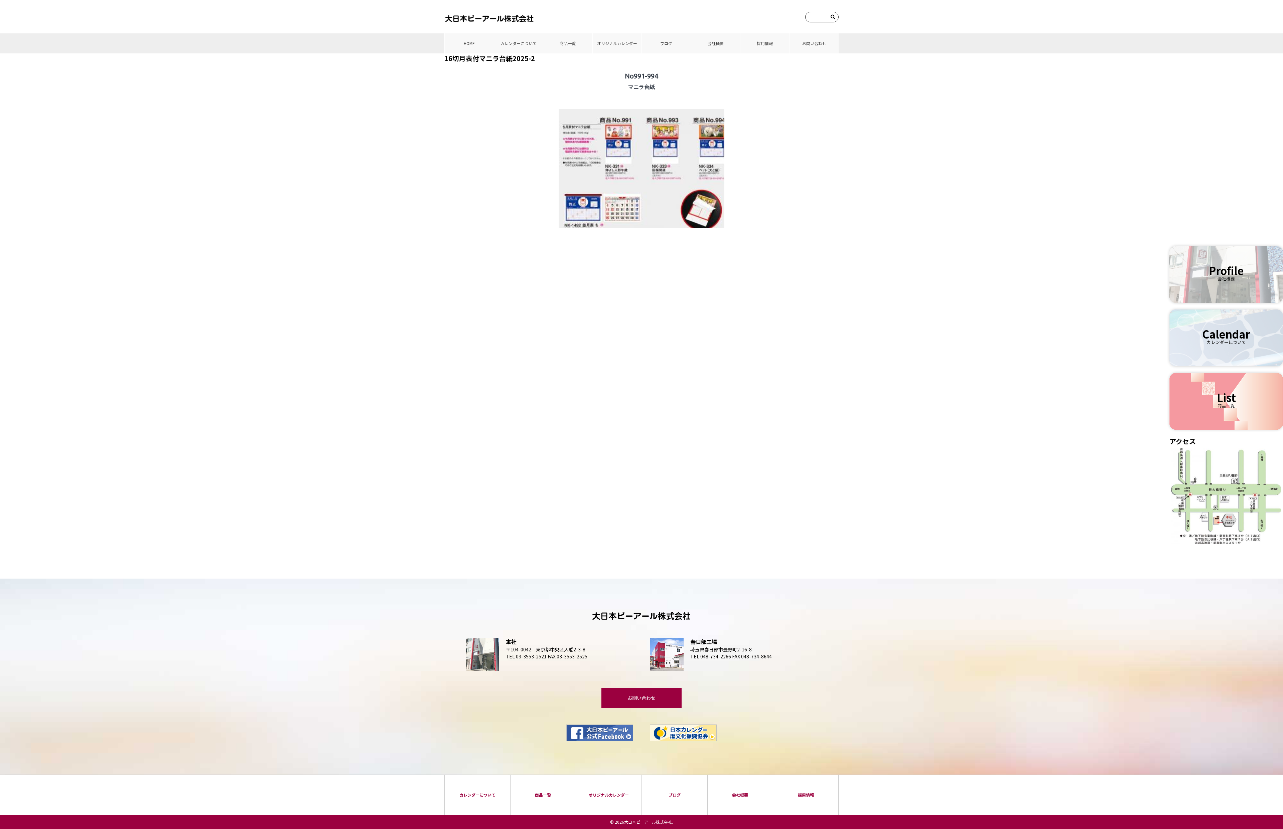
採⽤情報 (765, 43)
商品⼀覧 (568, 43)
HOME (469, 43)
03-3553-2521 (531, 656)
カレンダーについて (519, 43)
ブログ (666, 43)
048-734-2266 (715, 656)
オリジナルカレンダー (617, 43)
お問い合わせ (814, 43)
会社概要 (716, 43)
